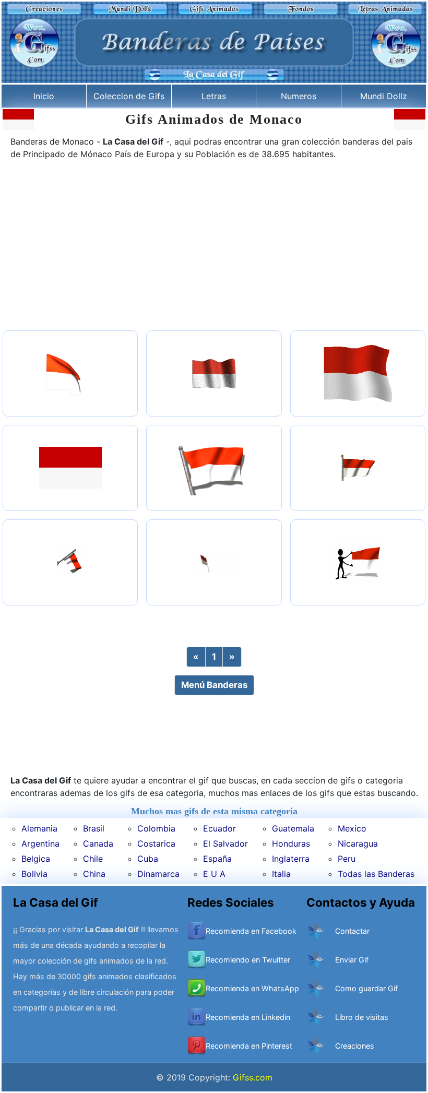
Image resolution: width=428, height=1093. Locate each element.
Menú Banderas (214, 685)
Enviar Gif (351, 959)
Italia (281, 874)
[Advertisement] (214, 246)
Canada (98, 843)
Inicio (43, 96)
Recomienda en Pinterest (249, 1045)
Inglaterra (291, 858)
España (217, 858)
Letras (213, 96)
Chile (93, 858)
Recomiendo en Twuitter (248, 959)
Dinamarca (158, 874)
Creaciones (354, 1045)
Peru (346, 858)
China (94, 874)
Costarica (156, 843)
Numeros (298, 96)
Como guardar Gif (366, 988)
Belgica (35, 858)
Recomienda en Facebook (251, 930)
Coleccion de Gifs (128, 96)
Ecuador (219, 828)
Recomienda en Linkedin (248, 1017)
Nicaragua (358, 843)
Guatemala (293, 828)
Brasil (93, 828)
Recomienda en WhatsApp (252, 988)
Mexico (352, 828)
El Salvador (225, 843)
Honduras (291, 843)
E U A (214, 874)
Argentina (40, 843)
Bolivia (34, 874)
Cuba (147, 858)
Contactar (352, 930)
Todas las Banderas (376, 874)
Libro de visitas (361, 1017)
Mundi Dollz (383, 96)
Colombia (156, 828)
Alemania (39, 828)
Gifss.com (252, 1077)
